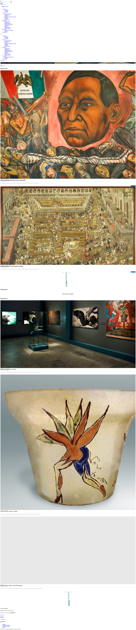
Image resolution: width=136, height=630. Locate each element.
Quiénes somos (7, 21)
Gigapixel (6, 38)
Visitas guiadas (7, 19)
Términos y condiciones (7, 625)
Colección (4, 9)
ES (2, 4)
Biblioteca (6, 17)
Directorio (4, 624)
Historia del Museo (8, 23)
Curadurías (6, 10)
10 (66, 281)
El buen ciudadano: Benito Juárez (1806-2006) (13, 180)
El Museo (4, 20)
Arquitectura (7, 22)
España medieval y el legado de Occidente (11, 266)
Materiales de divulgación (9, 30)
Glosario (6, 31)
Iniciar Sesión (5, 6)
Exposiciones (7, 14)
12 (66, 283)
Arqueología (7, 25)
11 (66, 282)
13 (66, 284)
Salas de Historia (7, 27)
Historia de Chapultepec (9, 24)
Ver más (133, 185)
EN (4, 4)
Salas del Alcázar (7, 28)
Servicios (6, 18)
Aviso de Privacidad (6, 626)
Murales (6, 26)
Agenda (6, 15)
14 (66, 285)
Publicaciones (5, 32)
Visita (3, 39)
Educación (4, 29)
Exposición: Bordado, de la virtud (10, 16)
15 (66, 286)
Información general (8, 13)
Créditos (4, 627)
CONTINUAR (13, 612)
